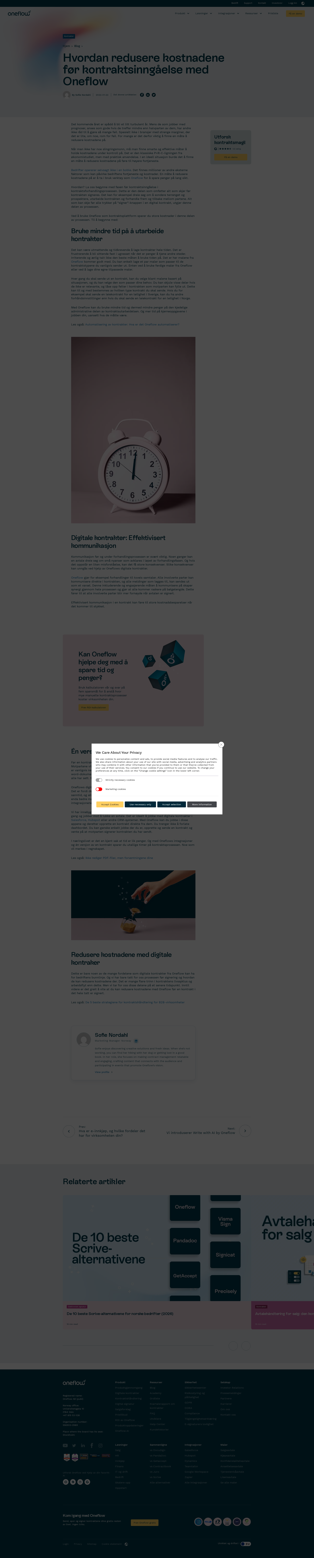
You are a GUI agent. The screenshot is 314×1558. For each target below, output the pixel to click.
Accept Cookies (110, 804)
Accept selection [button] (171, 804)
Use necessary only (140, 804)
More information (202, 804)
